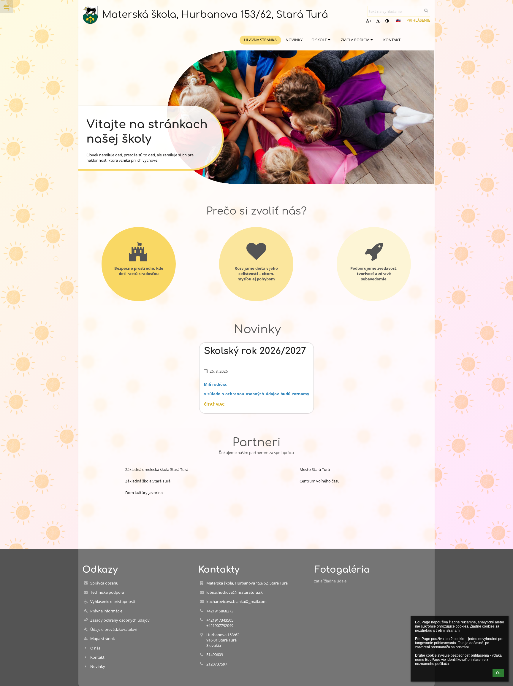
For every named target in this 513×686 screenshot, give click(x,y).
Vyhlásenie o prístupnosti (112, 601)
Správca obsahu (104, 583)
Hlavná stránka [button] (260, 39)
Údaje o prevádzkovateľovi (113, 629)
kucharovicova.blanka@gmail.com (236, 601)
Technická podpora (107, 592)
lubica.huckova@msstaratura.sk (234, 592)
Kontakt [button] (391, 39)
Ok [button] (498, 673)
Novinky (97, 666)
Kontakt (97, 657)
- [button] (380, 20)
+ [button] (370, 20)
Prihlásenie (418, 20)
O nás (95, 648)
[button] (387, 21)
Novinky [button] (294, 39)
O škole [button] (319, 39)
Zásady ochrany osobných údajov (120, 620)
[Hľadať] (426, 10)
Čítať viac (214, 405)
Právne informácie (106, 611)
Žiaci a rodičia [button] (355, 39)
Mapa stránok (102, 638)
